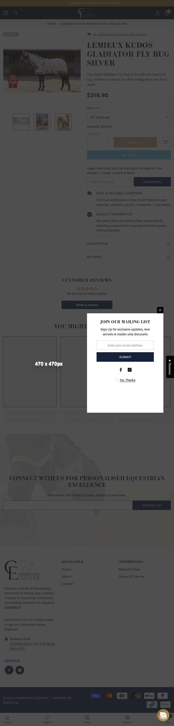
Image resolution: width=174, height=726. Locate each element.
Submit (125, 357)
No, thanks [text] (127, 380)
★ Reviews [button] (170, 367)
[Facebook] (120, 369)
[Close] (160, 310)
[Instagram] (129, 369)
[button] (163, 715)
